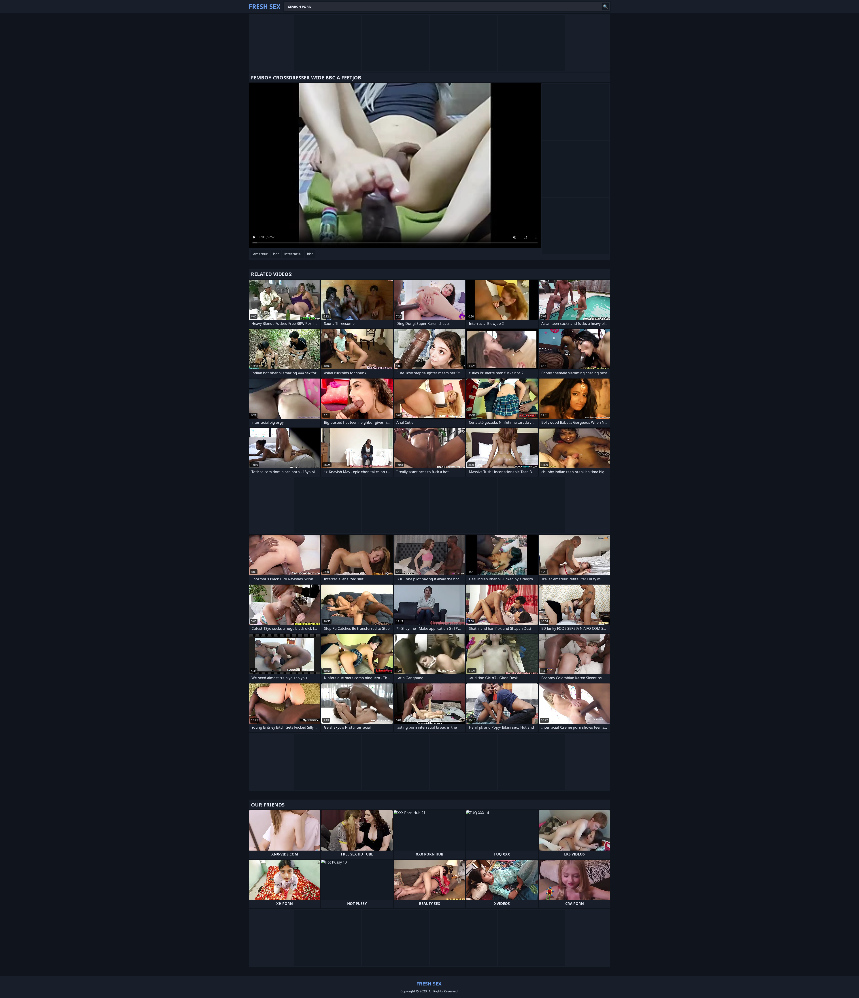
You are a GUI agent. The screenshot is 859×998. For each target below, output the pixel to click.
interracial (293, 253)
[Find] (605, 6)
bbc (310, 253)
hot (276, 253)
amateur (260, 253)
